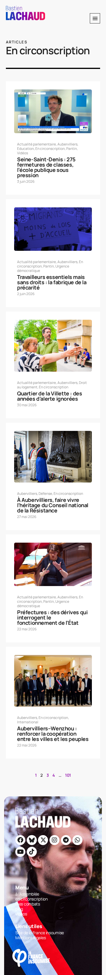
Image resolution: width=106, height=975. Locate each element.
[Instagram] (54, 840)
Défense (45, 493)
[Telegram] (66, 840)
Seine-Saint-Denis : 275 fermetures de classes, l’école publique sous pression (46, 167)
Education (25, 148)
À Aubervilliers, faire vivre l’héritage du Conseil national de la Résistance (52, 505)
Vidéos (22, 152)
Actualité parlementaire (36, 144)
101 (68, 775)
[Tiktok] (32, 852)
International (27, 722)
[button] (95, 18)
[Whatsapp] (77, 840)
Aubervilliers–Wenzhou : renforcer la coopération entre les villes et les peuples (53, 733)
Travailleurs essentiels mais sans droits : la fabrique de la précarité (52, 282)
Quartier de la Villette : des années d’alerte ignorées (49, 396)
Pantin (71, 148)
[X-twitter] (43, 840)
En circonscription (50, 148)
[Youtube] (20, 852)
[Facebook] (20, 840)
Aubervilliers (67, 144)
